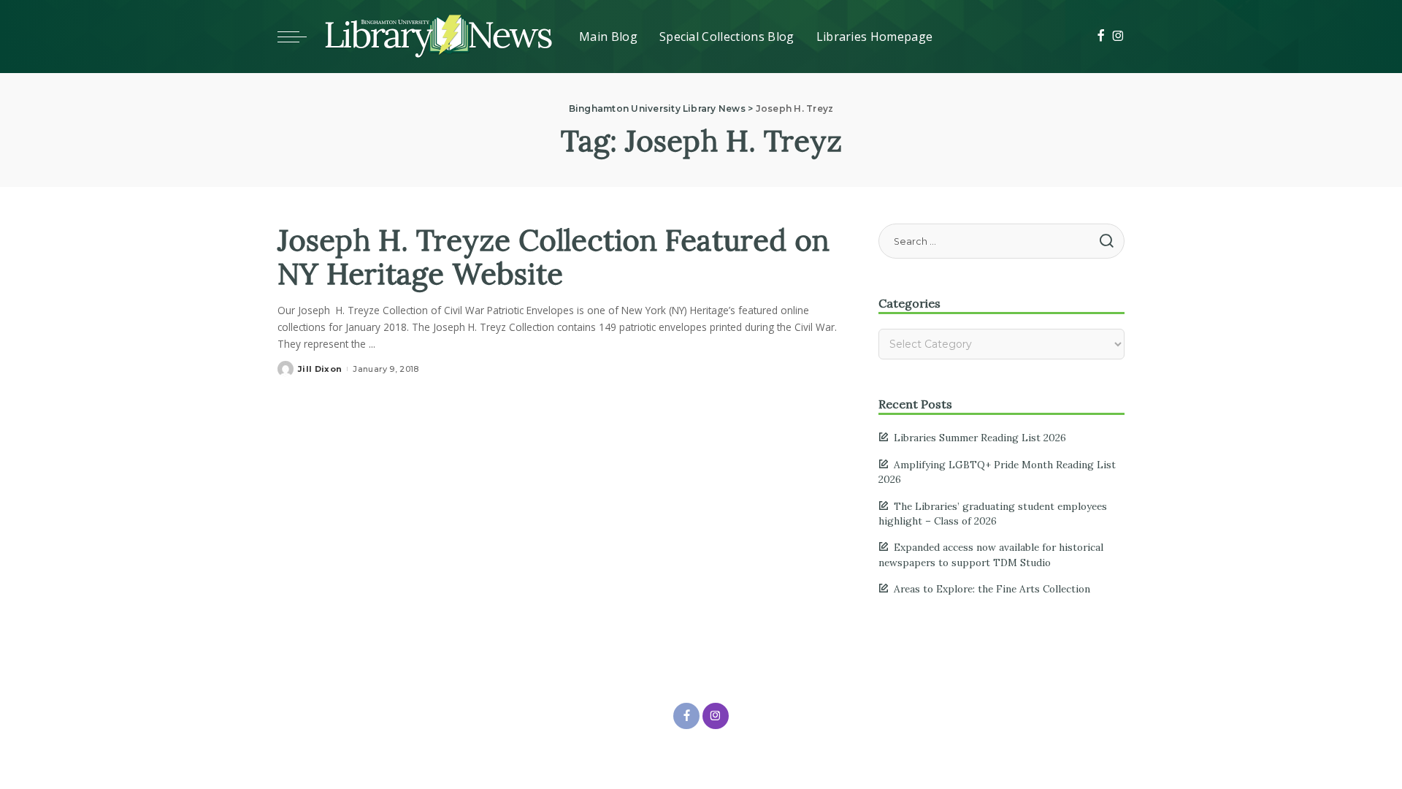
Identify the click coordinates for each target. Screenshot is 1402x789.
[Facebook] (1101, 36)
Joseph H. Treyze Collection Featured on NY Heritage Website (553, 256)
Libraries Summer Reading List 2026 (980, 437)
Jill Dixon (320, 369)
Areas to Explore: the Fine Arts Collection (992, 588)
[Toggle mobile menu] (299, 36)
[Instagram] (1118, 36)
